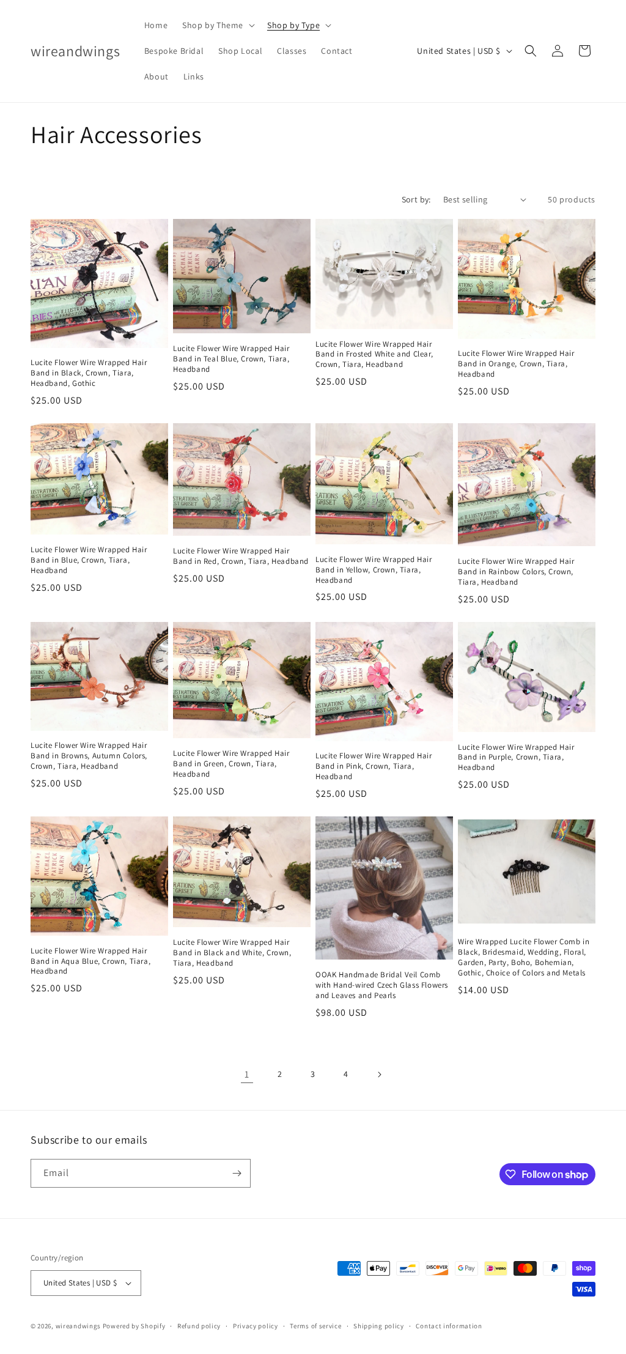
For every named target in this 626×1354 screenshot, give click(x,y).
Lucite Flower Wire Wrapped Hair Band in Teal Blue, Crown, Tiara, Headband (231, 359)
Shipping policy (378, 1326)
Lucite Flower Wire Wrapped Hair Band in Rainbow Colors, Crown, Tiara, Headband (516, 572)
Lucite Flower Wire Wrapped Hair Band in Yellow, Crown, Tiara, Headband (373, 570)
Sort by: (416, 199)
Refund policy (199, 1326)
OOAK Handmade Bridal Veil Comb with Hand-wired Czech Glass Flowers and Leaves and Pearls (381, 985)
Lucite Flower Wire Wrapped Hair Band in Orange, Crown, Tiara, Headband (516, 364)
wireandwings (78, 1326)
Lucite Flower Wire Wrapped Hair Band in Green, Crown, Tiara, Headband (231, 764)
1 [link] (247, 1074)
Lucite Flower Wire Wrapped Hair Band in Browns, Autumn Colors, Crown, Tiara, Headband (89, 756)
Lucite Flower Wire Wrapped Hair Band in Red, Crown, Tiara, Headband (241, 556)
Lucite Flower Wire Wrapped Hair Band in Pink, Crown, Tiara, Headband (373, 766)
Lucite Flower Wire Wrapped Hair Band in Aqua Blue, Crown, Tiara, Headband (90, 961)
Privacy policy (255, 1326)
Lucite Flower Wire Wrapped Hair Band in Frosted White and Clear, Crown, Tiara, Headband (374, 354)
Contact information (449, 1326)
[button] (217, 25)
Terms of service (315, 1326)
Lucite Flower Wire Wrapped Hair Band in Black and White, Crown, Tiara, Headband (232, 953)
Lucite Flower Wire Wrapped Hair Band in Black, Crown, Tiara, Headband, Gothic (89, 373)
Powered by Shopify (134, 1326)
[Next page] (379, 1074)
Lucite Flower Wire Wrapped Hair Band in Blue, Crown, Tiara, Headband (89, 560)
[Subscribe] (236, 1173)
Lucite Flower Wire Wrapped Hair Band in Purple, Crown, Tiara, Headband (516, 757)
